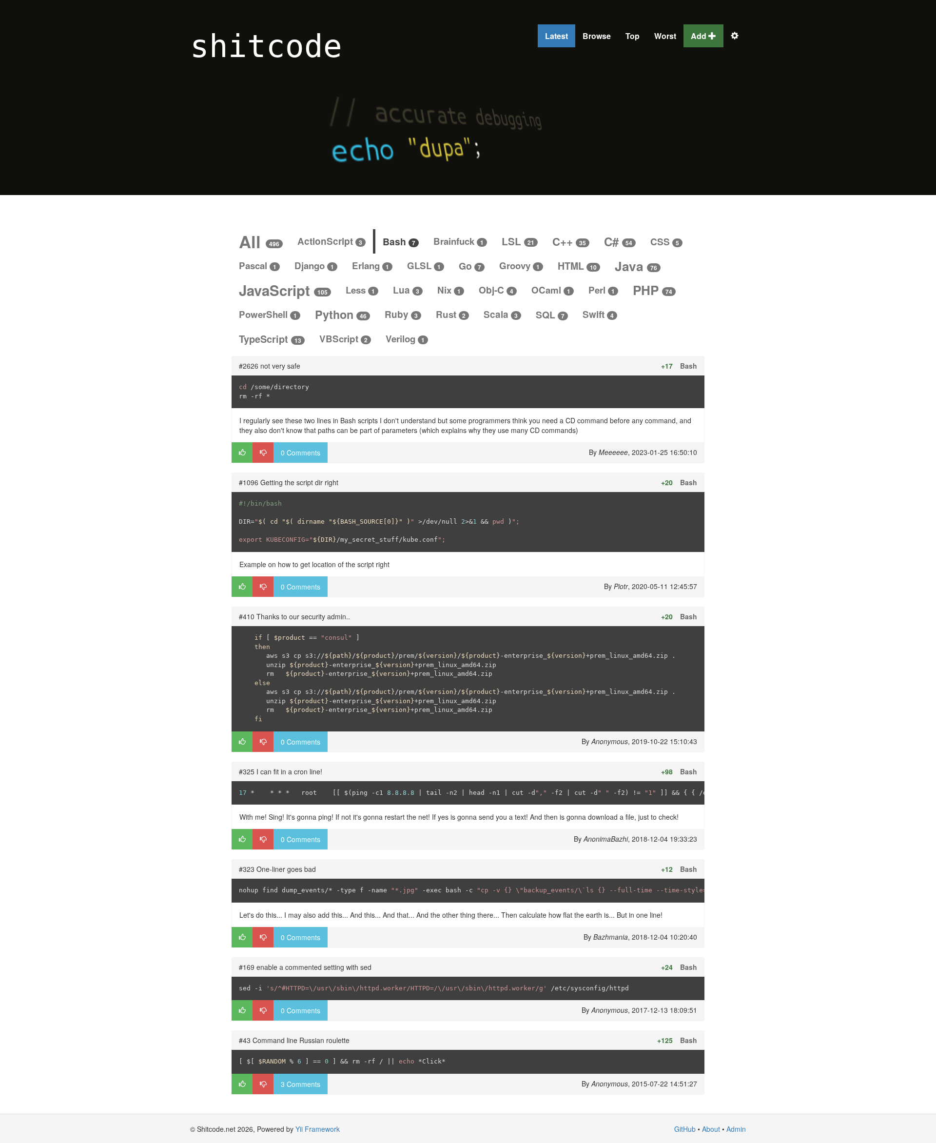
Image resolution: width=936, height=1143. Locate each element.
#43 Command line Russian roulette (294, 1040)
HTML (577, 266)
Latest (556, 35)
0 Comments (300, 452)
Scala (501, 314)
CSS (664, 241)
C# (618, 241)
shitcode (266, 46)
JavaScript (283, 290)
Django (314, 265)
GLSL (424, 265)
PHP (652, 290)
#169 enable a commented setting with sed (305, 967)
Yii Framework (317, 1129)
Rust (451, 314)
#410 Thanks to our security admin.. (294, 616)
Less (360, 289)
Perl (601, 289)
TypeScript (270, 339)
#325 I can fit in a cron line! (280, 771)
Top (632, 35)
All (259, 241)
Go (470, 266)
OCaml (550, 289)
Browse (597, 35)
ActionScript (329, 241)
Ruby (401, 314)
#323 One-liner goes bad (277, 869)
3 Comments (300, 1084)
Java (636, 265)
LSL (518, 241)
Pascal (257, 265)
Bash (399, 241)
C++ (569, 241)
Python (341, 314)
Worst (665, 35)
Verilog (405, 338)
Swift (598, 314)
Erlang (370, 265)
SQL (550, 314)
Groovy (519, 265)
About (711, 1129)
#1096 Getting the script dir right (288, 482)
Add (699, 35)
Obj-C (496, 289)
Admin (736, 1129)
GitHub (685, 1129)
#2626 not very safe (269, 366)
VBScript (343, 338)
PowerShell (268, 314)
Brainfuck (458, 241)
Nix (449, 289)
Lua (406, 289)
